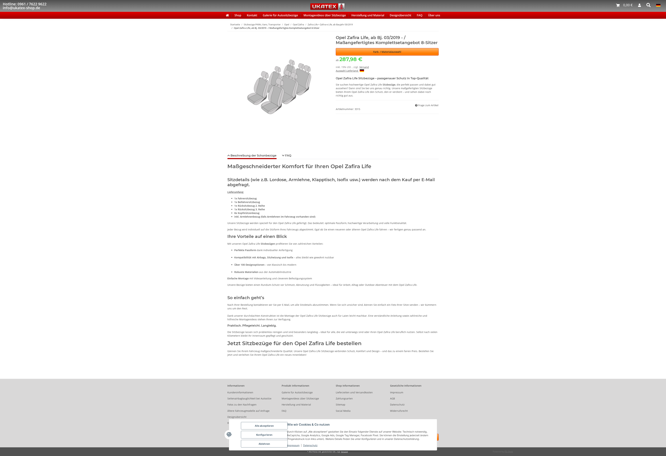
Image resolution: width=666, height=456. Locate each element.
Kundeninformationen (240, 392)
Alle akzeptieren (264, 425)
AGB (392, 398)
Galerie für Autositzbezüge (280, 15)
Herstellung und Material (367, 15)
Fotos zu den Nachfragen (242, 404)
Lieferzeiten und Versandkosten (354, 392)
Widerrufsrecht (399, 410)
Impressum (293, 445)
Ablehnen (264, 443)
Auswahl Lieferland (347, 70)
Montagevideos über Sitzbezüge (325, 15)
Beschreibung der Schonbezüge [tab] (253, 155)
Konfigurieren (264, 434)
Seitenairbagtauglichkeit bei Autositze (249, 398)
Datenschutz (310, 445)
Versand (364, 67)
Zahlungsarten (344, 398)
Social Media (343, 410)
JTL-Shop (509, 451)
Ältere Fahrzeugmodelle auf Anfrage (248, 410)
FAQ (419, 15)
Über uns (434, 15)
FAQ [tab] (287, 155)
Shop (237, 15)
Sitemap (340, 404)
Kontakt (252, 15)
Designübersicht (400, 15)
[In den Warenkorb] (230, 33)
